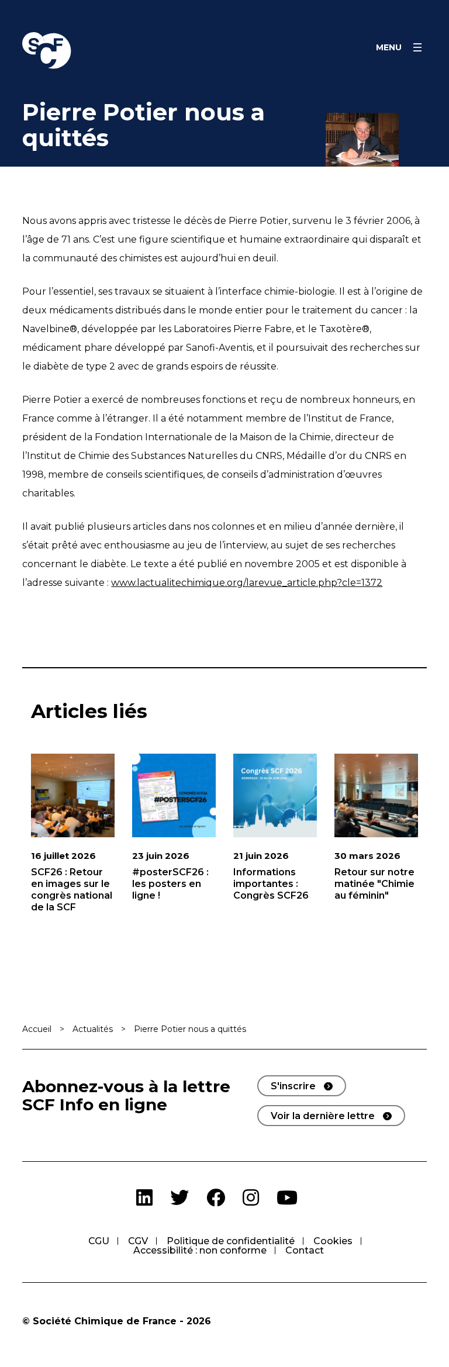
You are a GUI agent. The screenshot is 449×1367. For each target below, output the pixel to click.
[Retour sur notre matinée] (376, 795)
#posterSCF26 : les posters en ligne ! (170, 884)
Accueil (36, 1029)
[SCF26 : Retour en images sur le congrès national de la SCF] (73, 795)
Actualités (92, 1029)
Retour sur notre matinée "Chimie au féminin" (374, 884)
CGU (98, 1241)
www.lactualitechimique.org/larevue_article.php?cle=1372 (246, 582)
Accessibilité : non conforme (200, 1250)
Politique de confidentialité (231, 1241)
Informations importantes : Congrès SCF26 (271, 884)
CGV (138, 1241)
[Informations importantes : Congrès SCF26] (275, 795)
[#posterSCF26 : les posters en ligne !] (174, 795)
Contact (304, 1250)
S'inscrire (293, 1086)
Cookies (333, 1241)
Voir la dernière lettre (323, 1115)
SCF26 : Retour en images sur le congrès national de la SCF (71, 890)
